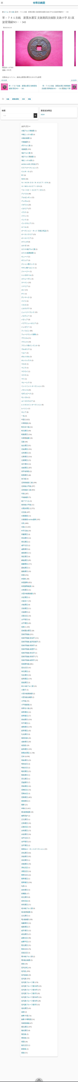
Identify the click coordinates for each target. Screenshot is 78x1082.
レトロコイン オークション (31, 405)
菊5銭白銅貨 (25, 960)
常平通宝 (24, 723)
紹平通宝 (24, 930)
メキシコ (24, 390)
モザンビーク (26, 393)
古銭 (7, 99)
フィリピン (25, 331)
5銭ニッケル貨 (26, 160)
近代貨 (23, 979)
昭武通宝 (24, 771)
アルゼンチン (26, 197)
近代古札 (24, 967)
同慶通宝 (24, 534)
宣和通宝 (24, 679)
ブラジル (24, 338)
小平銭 (23, 701)
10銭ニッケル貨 (27, 134)
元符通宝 (24, 453)
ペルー (23, 353)
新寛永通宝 (15, 99)
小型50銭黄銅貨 (27, 693)
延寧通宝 (24, 730)
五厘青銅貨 (25, 438)
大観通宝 (24, 605)
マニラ (23, 368)
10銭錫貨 (24, 142)
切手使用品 (25, 471)
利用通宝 (24, 475)
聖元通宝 (24, 945)
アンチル (24, 201)
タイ (23, 290)
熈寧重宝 (24, 882)
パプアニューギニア (28, 323)
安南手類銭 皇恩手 (28, 649)
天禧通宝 (24, 612)
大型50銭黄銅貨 (27, 593)
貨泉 (23, 964)
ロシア (23, 412)
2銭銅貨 (24, 149)
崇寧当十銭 (25, 708)
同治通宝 (24, 538)
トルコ (23, 305)
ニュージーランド (27, 312)
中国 (23, 419)
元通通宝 (24, 460)
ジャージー (25, 271)
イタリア (24, 208)
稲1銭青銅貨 (25, 912)
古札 (23, 523)
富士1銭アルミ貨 (27, 686)
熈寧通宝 (24, 879)
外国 (23, 575)
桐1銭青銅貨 (25, 812)
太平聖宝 (24, 619)
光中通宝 (24, 464)
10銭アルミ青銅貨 (27, 131)
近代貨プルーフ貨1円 (29, 993)
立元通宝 (24, 916)
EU (22, 175)
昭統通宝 (24, 775)
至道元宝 (24, 953)
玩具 (23, 886)
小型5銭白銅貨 (26, 697)
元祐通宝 (24, 449)
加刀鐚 (23, 479)
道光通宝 (24, 1008)
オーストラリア (27, 234)
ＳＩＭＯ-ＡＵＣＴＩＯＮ (30, 186)
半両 (23, 494)
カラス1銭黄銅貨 (27, 253)
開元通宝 (24, 1027)
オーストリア (26, 238)
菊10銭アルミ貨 (27, 956)
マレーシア (25, 382)
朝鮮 (23, 805)
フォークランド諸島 (28, 334)
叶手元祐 (24, 531)
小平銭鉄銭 (25, 705)
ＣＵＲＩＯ (25, 171)
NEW (43, 114)
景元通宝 (24, 779)
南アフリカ (25, 501)
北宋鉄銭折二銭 (27, 482)
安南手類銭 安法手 (28, 638)
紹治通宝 (24, 934)
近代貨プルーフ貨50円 (29, 1001)
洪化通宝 (24, 853)
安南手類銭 (25, 634)
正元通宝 (24, 819)
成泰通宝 (24, 742)
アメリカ (24, 194)
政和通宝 (24, 749)
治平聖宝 (24, 841)
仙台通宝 (24, 445)
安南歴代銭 (25, 664)
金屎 (23, 1012)
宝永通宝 (24, 675)
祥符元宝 (24, 901)
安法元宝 (24, 667)
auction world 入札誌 (28, 164)
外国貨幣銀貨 (26, 586)
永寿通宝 (24, 830)
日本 (23, 99)
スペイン (24, 282)
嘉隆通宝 (24, 571)
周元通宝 (24, 542)
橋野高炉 (24, 816)
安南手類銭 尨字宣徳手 (29, 642)
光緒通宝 (24, 468)
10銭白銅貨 (25, 138)
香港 (23, 1053)
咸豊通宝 (24, 549)
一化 (23, 416)
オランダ (24, 242)
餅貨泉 (23, 1049)
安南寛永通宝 (26, 630)
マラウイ (24, 371)
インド (23, 219)
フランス (24, 342)
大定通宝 (24, 597)
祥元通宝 (24, 897)
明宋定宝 (24, 764)
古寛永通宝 (25, 508)
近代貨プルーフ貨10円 (29, 990)
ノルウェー (25, 316)
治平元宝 (24, 838)
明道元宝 (24, 768)
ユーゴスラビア (27, 401)
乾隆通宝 (24, 434)
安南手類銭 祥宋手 (28, 656)
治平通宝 (24, 845)
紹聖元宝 (24, 938)
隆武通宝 (24, 1030)
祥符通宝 (24, 904)
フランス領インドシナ (29, 345)
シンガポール (26, 275)
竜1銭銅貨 (25, 919)
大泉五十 (24, 601)
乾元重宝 (24, 431)
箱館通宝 (24, 927)
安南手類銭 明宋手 (28, 645)
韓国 (23, 1042)
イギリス (24, 205)
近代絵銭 (24, 975)
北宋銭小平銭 (26, 486)
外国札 (23, 579)
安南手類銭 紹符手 (28, 660)
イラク (23, 212)
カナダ (23, 245)
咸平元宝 (24, 545)
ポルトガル (25, 356)
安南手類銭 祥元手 (28, 653)
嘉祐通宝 (24, 568)
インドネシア (26, 223)
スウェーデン (26, 279)
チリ (23, 294)
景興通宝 (24, 797)
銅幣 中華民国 (26, 1019)
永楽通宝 (24, 834)
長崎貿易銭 (25, 1023)
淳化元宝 (24, 867)
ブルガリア (25, 349)
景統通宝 (24, 786)
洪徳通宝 (24, 856)
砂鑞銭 (23, 893)
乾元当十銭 (25, 427)
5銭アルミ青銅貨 (27, 157)
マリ (23, 379)
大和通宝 (24, 590)
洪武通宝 (24, 860)
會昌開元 (24, 801)
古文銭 (23, 512)
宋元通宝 (24, 671)
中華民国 (24, 423)
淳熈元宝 (24, 871)
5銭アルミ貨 (25, 153)
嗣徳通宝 (24, 560)
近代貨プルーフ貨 (27, 982)
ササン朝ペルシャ (27, 268)
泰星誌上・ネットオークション (32, 849)
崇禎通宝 (24, 719)
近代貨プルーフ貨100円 (29, 986)
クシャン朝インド (27, 264)
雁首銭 (23, 1038)
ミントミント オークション (31, 386)
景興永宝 (24, 793)
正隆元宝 (24, 827)
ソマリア (24, 286)
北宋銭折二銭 (26, 490)
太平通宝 (24, 623)
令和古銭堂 (39, 2)
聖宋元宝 (24, 949)
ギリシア (24, 260)
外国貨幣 (24, 582)
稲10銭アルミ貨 (27, 908)
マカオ (23, 364)
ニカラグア (25, 308)
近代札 (23, 971)
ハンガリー (25, 327)
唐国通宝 (24, 553)
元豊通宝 (24, 456)
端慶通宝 (24, 923)
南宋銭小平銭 (26, 505)
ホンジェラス (26, 360)
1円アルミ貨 (25, 145)
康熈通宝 (24, 727)
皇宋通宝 (24, 890)
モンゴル (24, 397)
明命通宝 (24, 760)
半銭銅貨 (24, 497)
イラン (23, 216)
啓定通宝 (24, 556)
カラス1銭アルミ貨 (28, 249)
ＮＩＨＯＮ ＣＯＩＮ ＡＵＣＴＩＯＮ (34, 182)
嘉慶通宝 (24, 564)
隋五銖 (23, 1034)
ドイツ (23, 301)
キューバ (24, 257)
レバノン (24, 408)
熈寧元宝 (24, 875)
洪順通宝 (24, 864)
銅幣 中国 (24, 1016)
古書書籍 (24, 516)
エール (23, 227)
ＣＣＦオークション (28, 168)
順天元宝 (24, 1045)
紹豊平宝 (24, 942)
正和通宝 (24, 823)
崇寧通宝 (24, 712)
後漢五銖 (24, 738)
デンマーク (25, 297)
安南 (23, 627)
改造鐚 (23, 745)
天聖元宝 (24, 616)
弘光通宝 (24, 734)
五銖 (23, 442)
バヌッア (24, 319)
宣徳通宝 (24, 682)
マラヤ (23, 375)
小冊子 (23, 690)
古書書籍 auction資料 (28, 519)
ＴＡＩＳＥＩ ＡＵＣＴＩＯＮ (32, 190)
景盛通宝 (24, 782)
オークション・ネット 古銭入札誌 (33, 231)
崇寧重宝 (24, 716)
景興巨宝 (24, 790)
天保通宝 (24, 608)
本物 (29, 99)
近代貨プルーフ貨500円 (29, 997)
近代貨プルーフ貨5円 (29, 1004)
